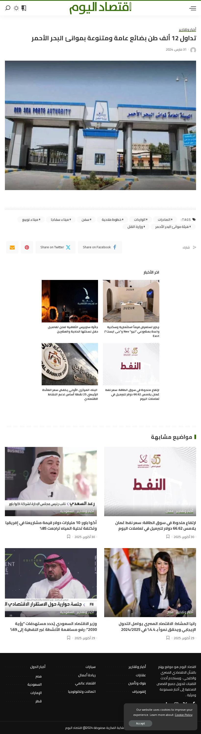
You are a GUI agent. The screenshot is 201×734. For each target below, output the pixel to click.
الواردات (139, 219)
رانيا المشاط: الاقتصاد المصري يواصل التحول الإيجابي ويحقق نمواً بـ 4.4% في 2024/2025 (157, 626)
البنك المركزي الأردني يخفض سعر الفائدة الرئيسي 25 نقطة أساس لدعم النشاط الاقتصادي (70, 394)
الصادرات (164, 219)
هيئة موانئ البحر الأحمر (172, 227)
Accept (140, 723)
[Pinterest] (27, 247)
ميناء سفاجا (60, 219)
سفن (85, 219)
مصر (170, 612)
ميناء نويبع (30, 219)
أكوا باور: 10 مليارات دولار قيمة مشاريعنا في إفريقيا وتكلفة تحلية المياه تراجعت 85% (51, 525)
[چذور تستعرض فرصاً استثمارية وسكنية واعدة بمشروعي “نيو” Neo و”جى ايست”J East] (131, 301)
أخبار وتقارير (187, 30)
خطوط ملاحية (111, 219)
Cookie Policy (183, 715)
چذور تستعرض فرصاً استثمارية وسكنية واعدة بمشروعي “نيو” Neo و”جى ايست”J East (131, 331)
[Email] (12, 247)
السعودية (67, 511)
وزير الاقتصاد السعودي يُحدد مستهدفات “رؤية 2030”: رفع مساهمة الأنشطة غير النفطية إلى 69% (53, 626)
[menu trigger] (191, 8)
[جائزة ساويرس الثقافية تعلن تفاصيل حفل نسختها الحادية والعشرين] (70, 301)
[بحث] (8, 8)
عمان (170, 511)
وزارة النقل (135, 227)
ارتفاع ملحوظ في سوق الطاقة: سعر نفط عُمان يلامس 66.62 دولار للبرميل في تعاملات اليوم (132, 394)
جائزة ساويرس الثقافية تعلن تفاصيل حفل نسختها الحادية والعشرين (73, 329)
